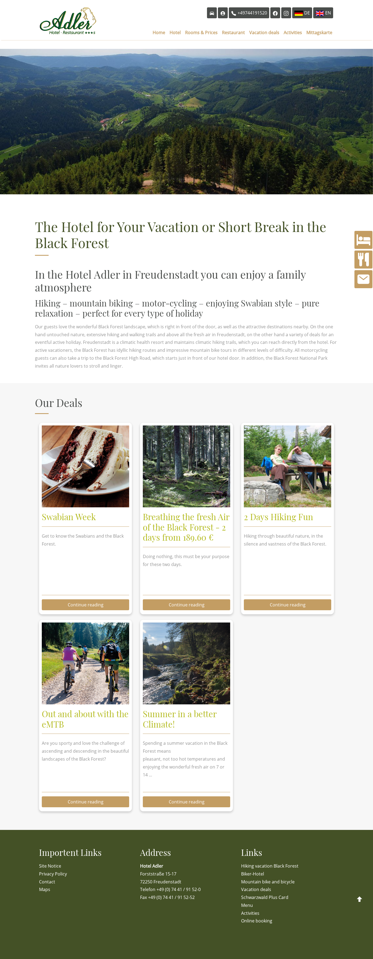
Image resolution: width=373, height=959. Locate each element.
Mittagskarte (319, 32)
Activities (293, 32)
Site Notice (50, 866)
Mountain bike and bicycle (268, 882)
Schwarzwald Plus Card (264, 897)
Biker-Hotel (252, 874)
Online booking (256, 921)
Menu (247, 905)
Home (159, 32)
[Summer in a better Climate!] (186, 703)
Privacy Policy (53, 874)
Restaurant (233, 32)
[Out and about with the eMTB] (85, 703)
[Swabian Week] (85, 506)
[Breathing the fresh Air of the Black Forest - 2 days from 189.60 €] (186, 506)
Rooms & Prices (201, 32)
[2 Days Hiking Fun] (287, 506)
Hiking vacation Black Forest (269, 866)
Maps (44, 889)
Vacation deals (264, 32)
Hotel (175, 32)
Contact (47, 882)
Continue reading (85, 605)
